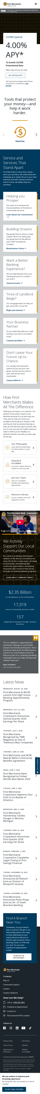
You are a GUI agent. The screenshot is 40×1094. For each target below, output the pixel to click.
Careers (6, 989)
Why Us (6, 980)
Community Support (11, 984)
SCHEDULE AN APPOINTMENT (19, 957)
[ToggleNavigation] (36, 3)
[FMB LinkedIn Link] (17, 1029)
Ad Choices (26, 1041)
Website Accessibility (26, 1051)
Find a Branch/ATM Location (18, 1015)
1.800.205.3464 (19, 1002)
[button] (20, 217)
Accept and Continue (14, 1089)
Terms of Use (8, 1045)
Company (7, 976)
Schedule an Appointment (17, 1007)
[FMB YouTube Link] (23, 1029)
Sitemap (25, 1045)
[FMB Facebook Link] (4, 1029)
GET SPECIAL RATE (15, 75)
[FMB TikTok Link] (30, 1029)
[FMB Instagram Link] (11, 1029)
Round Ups (20, 141)
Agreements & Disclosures (8, 1051)
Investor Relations (10, 993)
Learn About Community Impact (20, 577)
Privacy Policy (8, 1041)
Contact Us (11, 1011)
